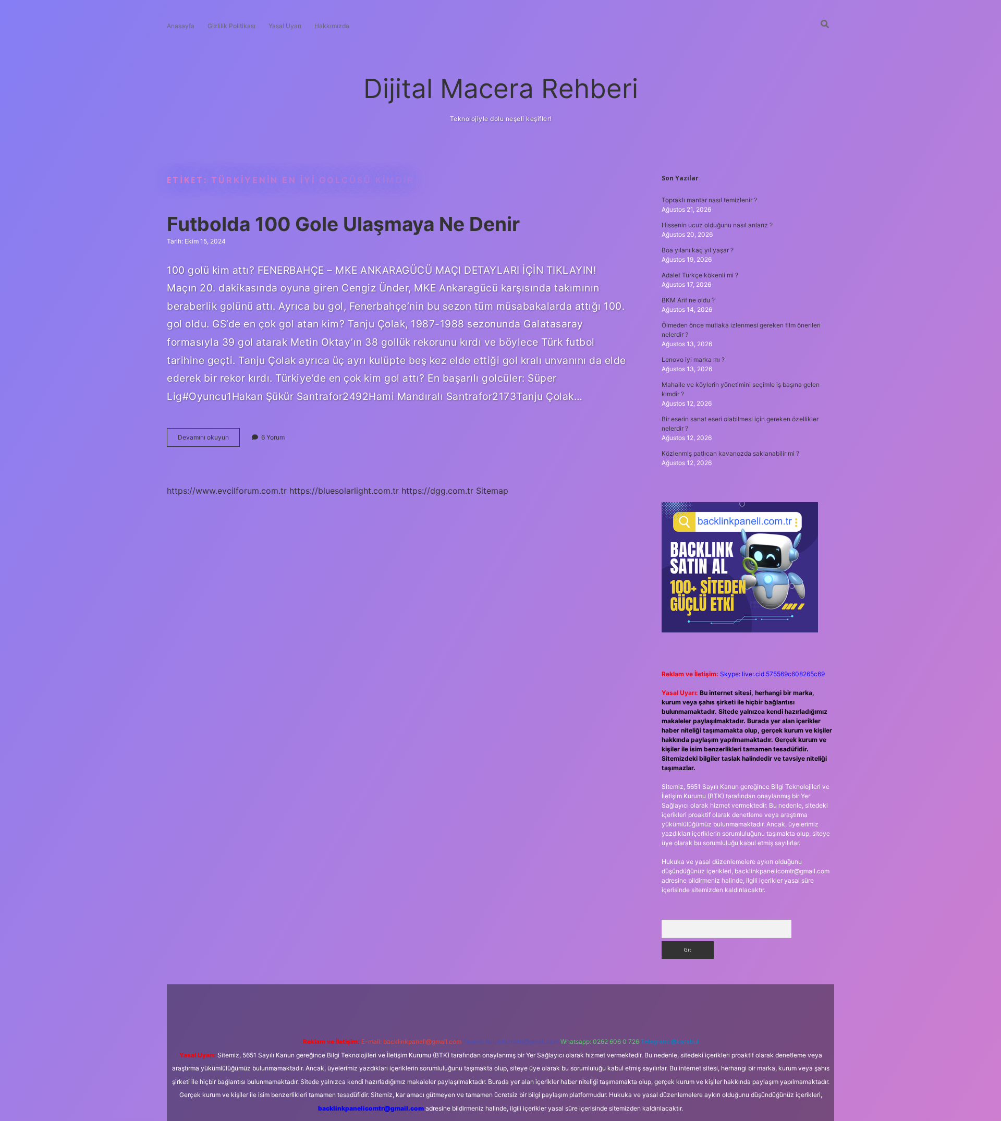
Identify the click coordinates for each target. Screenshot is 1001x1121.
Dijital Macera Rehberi (500, 88)
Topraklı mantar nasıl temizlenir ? (709, 200)
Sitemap (492, 490)
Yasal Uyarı (284, 26)
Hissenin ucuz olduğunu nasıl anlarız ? (717, 225)
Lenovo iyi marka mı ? (693, 359)
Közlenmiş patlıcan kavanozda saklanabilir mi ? (730, 453)
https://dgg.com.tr (437, 490)
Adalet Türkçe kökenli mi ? (700, 275)
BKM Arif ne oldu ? (688, 300)
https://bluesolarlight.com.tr (344, 490)
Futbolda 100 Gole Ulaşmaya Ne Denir (343, 224)
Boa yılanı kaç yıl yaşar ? (698, 250)
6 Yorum (273, 437)
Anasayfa (180, 26)
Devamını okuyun (209, 440)
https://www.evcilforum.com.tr (227, 490)
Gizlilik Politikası (231, 26)
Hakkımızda (331, 26)
